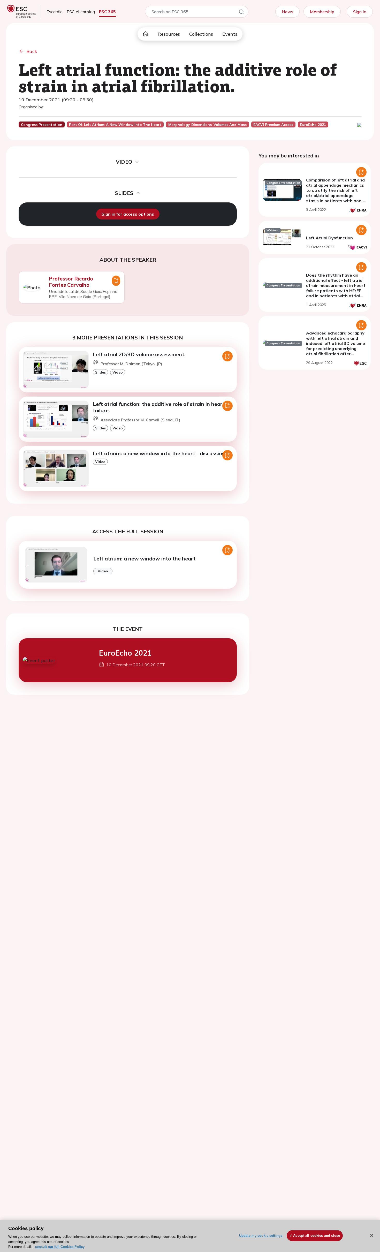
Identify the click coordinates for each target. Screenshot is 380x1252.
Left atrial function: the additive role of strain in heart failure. (159, 407)
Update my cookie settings (260, 1236)
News (287, 11)
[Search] (241, 13)
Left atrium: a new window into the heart (144, 558)
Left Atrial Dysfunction (329, 237)
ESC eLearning (81, 11)
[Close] (371, 1235)
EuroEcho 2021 (125, 652)
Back (31, 51)
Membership (322, 11)
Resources (169, 34)
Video (117, 372)
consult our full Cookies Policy (60, 1247)
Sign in (359, 11)
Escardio (55, 11)
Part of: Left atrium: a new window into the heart (115, 124)
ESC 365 (107, 11)
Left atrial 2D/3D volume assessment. (139, 354)
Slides (100, 372)
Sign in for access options (128, 214)
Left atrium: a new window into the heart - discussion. (159, 453)
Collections (201, 34)
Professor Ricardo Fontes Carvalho (71, 281)
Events (229, 34)
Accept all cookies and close (316, 1236)
